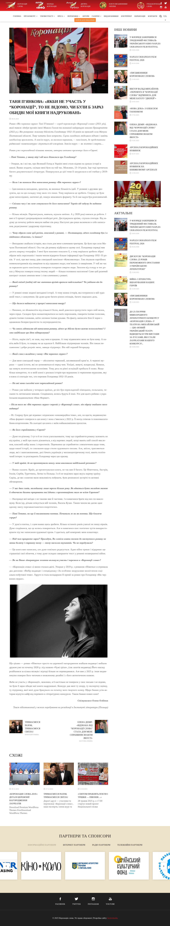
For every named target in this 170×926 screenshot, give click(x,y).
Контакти (152, 16)
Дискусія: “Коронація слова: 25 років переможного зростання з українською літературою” (145, 262)
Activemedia (112, 918)
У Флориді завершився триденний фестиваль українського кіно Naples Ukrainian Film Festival (145, 42)
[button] (163, 866)
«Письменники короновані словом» (142, 74)
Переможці (72, 16)
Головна (17, 16)
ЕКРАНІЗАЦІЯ (139, 16)
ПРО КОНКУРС (30, 16)
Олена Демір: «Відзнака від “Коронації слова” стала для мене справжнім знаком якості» (81, 731)
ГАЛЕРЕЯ (95, 16)
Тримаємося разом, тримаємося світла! (32, 728)
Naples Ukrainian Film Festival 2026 (143, 58)
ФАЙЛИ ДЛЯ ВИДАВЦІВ (85, 20)
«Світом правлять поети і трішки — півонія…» (93, 795)
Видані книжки (111, 16)
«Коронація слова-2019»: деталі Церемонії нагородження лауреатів (23, 799)
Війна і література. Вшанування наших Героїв (142, 282)
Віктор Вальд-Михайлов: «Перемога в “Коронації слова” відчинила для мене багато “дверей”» (144, 94)
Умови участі (46, 16)
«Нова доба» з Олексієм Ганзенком (144, 110)
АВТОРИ (85, 16)
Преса (60, 16)
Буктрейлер (126, 16)
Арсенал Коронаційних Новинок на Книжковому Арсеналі (144, 166)
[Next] (102, 621)
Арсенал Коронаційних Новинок (144, 149)
